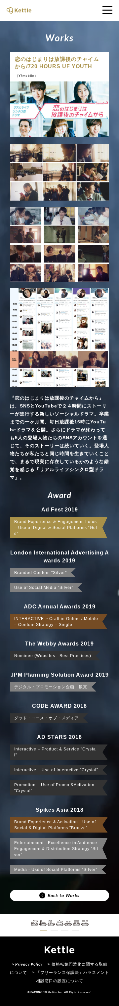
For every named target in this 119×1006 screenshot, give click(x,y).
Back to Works (64, 895)
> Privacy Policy (27, 964)
